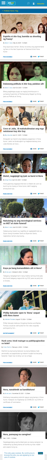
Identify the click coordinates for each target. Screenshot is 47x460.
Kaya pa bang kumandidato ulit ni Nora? (22, 268)
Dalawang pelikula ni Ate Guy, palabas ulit (23, 84)
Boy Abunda (8, 135)
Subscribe (40, 4)
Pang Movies (7, 194)
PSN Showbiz (7, 57)
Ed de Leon (8, 272)
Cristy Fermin (7, 347)
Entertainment (8, 333)
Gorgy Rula (8, 180)
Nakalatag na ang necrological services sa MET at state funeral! (22, 222)
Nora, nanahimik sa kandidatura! (19, 389)
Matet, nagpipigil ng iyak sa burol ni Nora (23, 176)
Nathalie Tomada (10, 319)
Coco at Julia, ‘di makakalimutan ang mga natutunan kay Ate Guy (23, 130)
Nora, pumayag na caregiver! (17, 434)
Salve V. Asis (8, 43)
